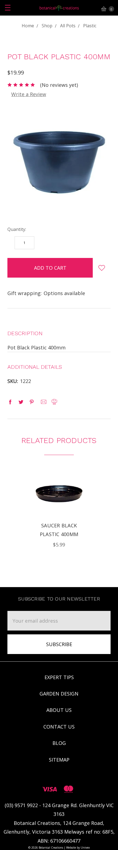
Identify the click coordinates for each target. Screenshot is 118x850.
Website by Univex (78, 847)
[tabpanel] (59, 509)
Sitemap (59, 759)
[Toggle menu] (7, 7)
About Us (59, 710)
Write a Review (28, 94)
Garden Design (59, 693)
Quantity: (16, 229)
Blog (59, 743)
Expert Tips (59, 677)
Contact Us (59, 726)
